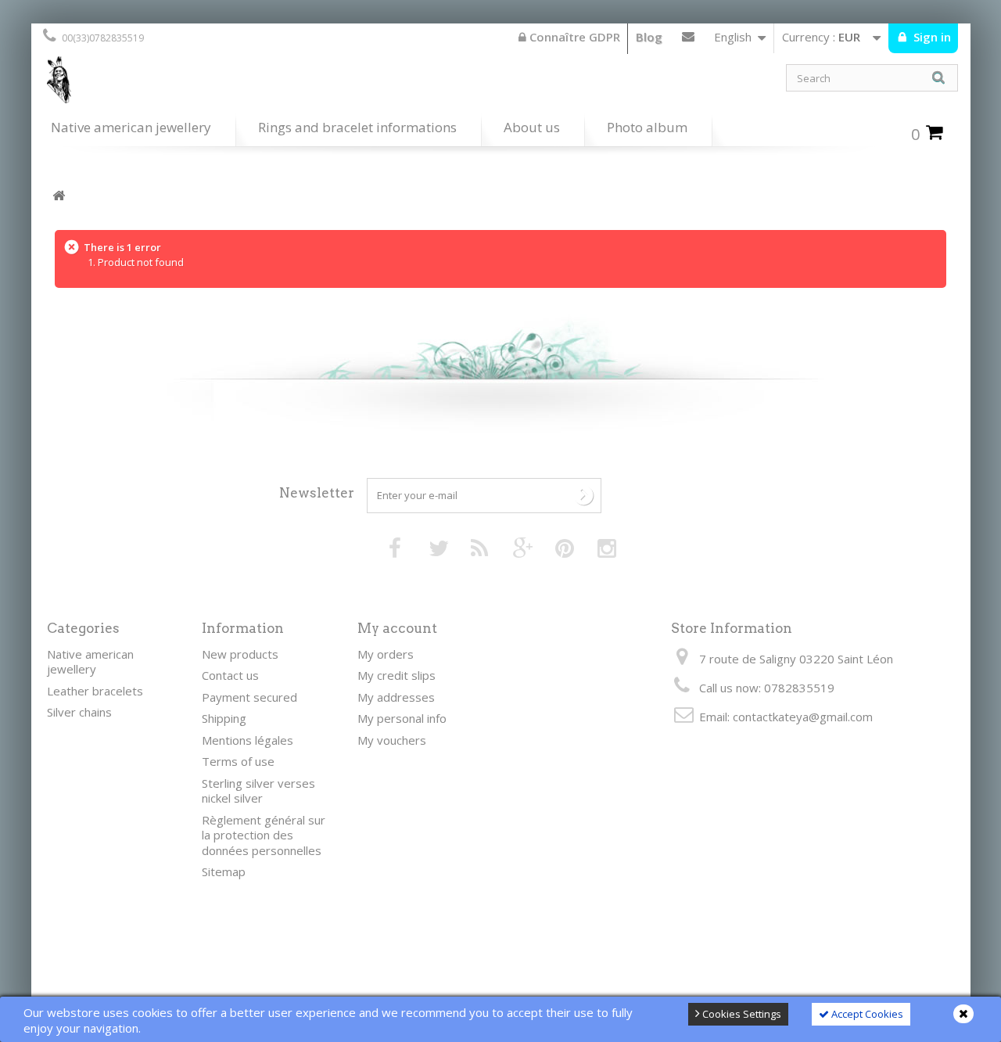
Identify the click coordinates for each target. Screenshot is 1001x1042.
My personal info (402, 718)
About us (532, 127)
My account (397, 628)
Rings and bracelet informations (357, 127)
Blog (649, 37)
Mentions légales (247, 740)
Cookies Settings (740, 1014)
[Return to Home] (59, 196)
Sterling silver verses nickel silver (258, 791)
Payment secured (249, 697)
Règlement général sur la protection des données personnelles (263, 835)
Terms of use (238, 761)
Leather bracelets (95, 691)
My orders (385, 654)
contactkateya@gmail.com (803, 716)
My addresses (396, 697)
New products (240, 654)
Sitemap (224, 871)
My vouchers (391, 740)
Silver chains (79, 712)
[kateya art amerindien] (265, 83)
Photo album (647, 127)
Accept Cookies (866, 1014)
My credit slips (396, 675)
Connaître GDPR (573, 37)
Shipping (224, 718)
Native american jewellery (131, 127)
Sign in (930, 37)
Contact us (688, 39)
